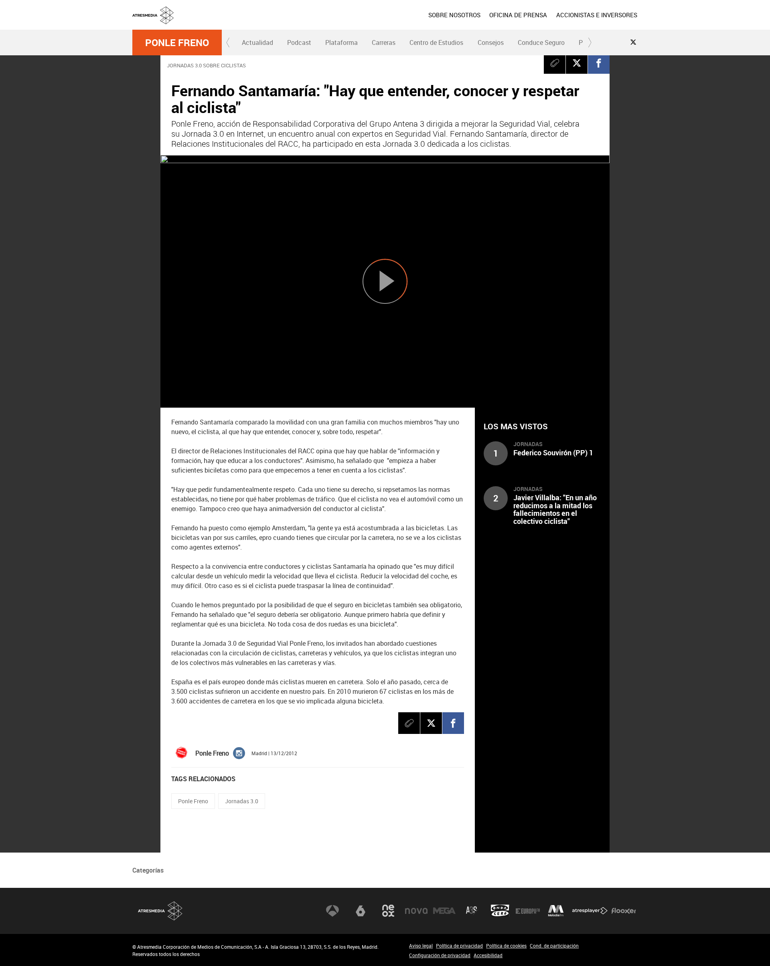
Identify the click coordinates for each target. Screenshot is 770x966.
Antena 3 (332, 911)
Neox (388, 911)
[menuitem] (454, 15)
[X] (577, 63)
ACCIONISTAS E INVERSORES (596, 15)
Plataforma (341, 42)
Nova (416, 911)
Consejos (491, 42)
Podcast (299, 42)
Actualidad (257, 42)
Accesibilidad (488, 955)
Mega (444, 911)
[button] (228, 42)
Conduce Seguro (541, 42)
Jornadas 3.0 (241, 801)
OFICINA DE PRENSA (518, 15)
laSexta (361, 911)
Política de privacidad (459, 945)
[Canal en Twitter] (633, 42)
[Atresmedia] (388, 21)
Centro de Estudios (436, 42)
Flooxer (624, 911)
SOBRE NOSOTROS (454, 15)
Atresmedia (160, 911)
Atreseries (472, 911)
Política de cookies (506, 945)
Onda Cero (500, 911)
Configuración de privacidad (439, 955)
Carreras (383, 42)
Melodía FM (556, 911)
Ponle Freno (177, 42)
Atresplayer (590, 911)
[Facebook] (599, 63)
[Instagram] (239, 752)
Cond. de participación (554, 945)
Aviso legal (421, 945)
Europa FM (528, 911)
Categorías (148, 870)
